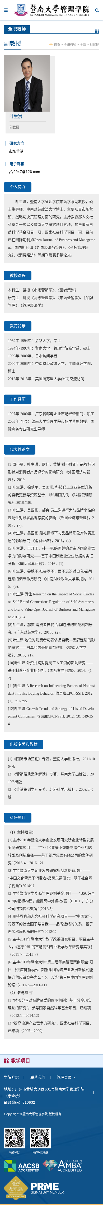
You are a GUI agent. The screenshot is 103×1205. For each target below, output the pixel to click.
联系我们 (37, 1077)
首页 (57, 45)
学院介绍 (11, 1077)
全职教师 (70, 45)
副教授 (94, 45)
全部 (83, 45)
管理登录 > (66, 1077)
